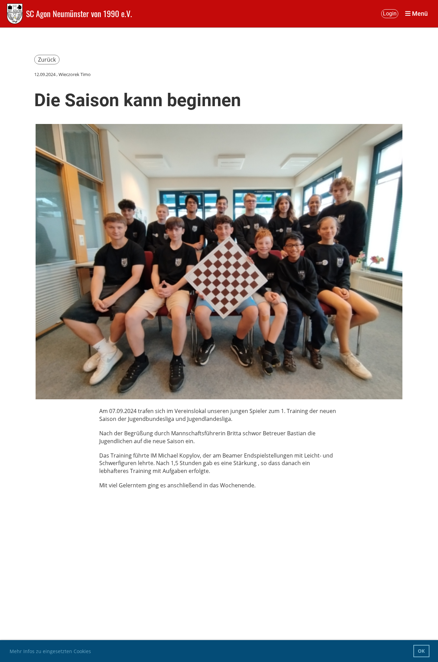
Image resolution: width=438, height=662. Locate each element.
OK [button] (421, 651)
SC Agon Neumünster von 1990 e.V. (79, 14)
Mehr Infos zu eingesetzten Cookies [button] (50, 651)
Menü (419, 13)
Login (390, 13)
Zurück (47, 59)
